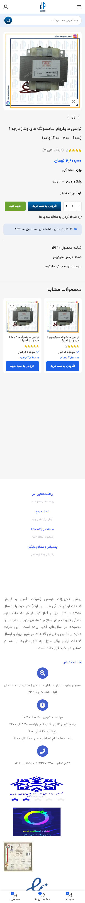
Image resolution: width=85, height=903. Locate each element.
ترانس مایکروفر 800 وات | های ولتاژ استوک (24, 339)
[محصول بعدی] (68, 117)
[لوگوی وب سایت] (42, 6)
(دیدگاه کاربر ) (53, 150)
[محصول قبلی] (79, 117)
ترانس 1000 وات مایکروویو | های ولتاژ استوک (63, 339)
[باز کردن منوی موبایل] (79, 6)
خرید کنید (15, 206)
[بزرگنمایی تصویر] (73, 101)
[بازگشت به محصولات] (73, 117)
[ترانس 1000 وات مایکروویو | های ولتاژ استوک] (63, 317)
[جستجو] (8, 20)
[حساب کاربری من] (5, 6)
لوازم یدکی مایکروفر (57, 266)
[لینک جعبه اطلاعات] (42, 499)
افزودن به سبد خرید (44, 206)
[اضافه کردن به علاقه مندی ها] (52, 306)
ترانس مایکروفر (63, 257)
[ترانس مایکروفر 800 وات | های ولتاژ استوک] (22, 317)
